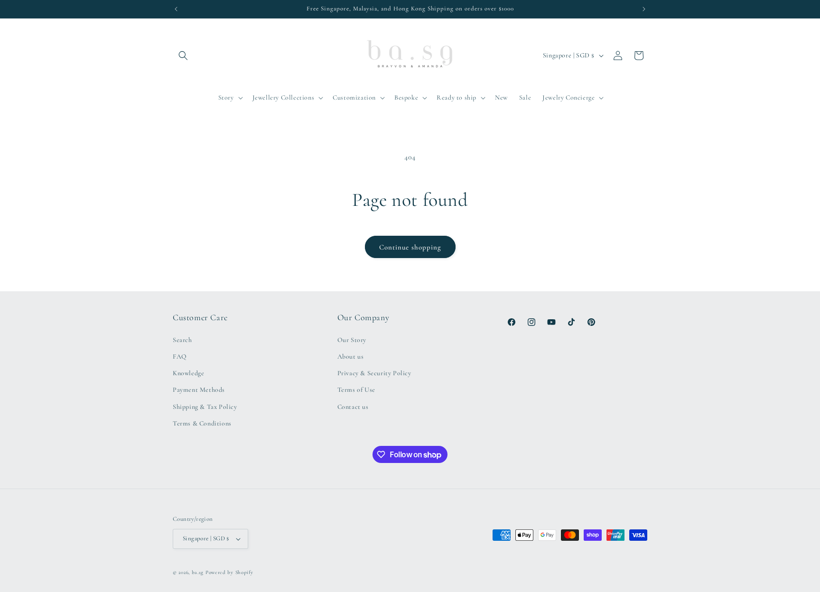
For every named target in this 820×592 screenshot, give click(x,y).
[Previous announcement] (176, 9)
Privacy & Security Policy (374, 373)
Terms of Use (356, 390)
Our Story (351, 340)
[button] (183, 55)
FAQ (180, 356)
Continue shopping (410, 247)
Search (182, 340)
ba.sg (198, 572)
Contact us (353, 407)
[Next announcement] (644, 9)
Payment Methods (199, 390)
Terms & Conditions (202, 423)
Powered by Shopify (229, 572)
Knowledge (188, 373)
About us (350, 356)
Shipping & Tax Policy (205, 407)
